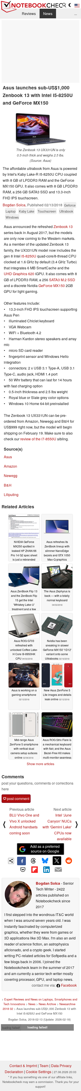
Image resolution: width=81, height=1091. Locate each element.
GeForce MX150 (51, 285)
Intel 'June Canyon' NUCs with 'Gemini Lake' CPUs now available (57, 826)
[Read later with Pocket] (22, 869)
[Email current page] (58, 869)
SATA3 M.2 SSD (62, 279)
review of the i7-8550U (38, 438)
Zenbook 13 (63, 226)
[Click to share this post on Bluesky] (45, 861)
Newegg (10, 475)
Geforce (70, 205)
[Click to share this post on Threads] (33, 861)
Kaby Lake (26, 211)
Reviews (29, 13)
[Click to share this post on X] (57, 860)
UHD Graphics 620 (19, 273)
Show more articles (40, 764)
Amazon (10, 466)
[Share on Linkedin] (46, 869)
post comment (17, 798)
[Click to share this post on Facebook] (21, 861)
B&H (7, 485)
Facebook (68, 985)
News (47, 13)
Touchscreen (47, 211)
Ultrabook (66, 211)
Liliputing (11, 494)
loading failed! (11, 1028)
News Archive (47, 1004)
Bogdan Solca (14, 204)
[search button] (64, 5)
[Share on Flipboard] (34, 869)
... (75, 13)
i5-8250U (28, 256)
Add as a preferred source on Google (45, 849)
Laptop (11, 211)
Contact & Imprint (23, 1065)
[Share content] (11, 861)
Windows (12, 217)
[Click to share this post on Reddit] (68, 860)
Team (44, 1065)
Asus (8, 456)
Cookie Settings (38, 1071)
